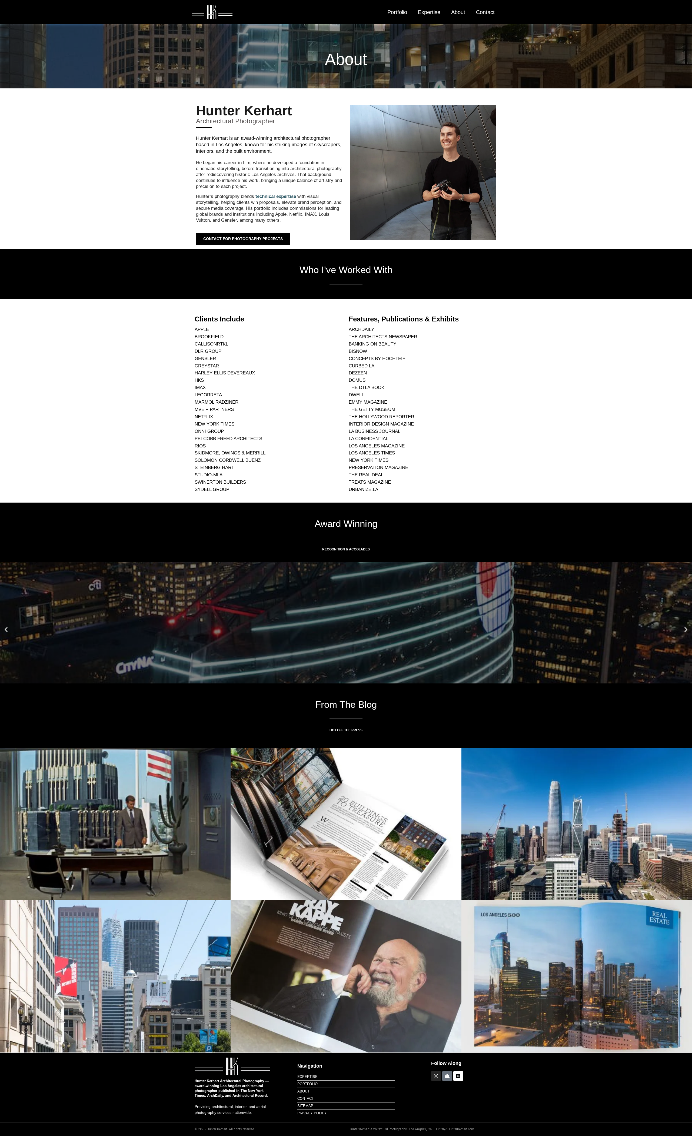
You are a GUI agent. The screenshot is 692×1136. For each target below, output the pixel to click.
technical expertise (275, 196)
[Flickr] (458, 1076)
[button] (6, 629)
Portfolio (397, 12)
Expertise (429, 12)
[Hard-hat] (447, 1076)
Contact (485, 12)
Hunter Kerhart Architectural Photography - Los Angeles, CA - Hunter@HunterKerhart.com (411, 1129)
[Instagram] (436, 1076)
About (458, 12)
